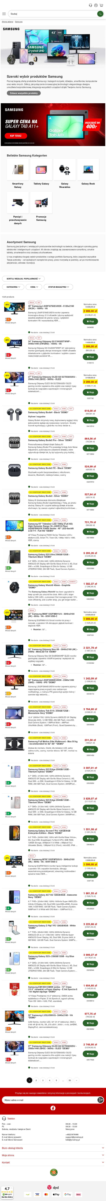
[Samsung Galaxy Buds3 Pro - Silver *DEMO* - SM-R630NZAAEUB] (14, 442)
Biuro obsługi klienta (12, 1148)
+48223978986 (72, 1134)
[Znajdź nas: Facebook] (53, 1108)
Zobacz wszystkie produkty (24, 93)
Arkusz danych (10, 323)
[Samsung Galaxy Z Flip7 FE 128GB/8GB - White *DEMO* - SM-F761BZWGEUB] (14, 927)
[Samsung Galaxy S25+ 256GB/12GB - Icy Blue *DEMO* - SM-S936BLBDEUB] (14, 958)
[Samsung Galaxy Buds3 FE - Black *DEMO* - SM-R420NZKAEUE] (14, 470)
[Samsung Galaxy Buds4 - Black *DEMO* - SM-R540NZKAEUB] (14, 414)
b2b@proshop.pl (73, 1139)
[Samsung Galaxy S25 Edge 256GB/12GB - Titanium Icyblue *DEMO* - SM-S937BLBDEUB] (14, 771)
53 (70, 1080)
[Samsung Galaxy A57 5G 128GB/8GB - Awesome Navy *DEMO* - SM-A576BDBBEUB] (14, 897)
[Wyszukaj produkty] (100, 14)
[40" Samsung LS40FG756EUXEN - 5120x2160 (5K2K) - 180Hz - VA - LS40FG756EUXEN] (14, 308)
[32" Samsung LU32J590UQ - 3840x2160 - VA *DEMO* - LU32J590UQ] (14, 1017)
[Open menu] (4, 13)
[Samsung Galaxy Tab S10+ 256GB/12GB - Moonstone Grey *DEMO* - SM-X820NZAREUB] (14, 712)
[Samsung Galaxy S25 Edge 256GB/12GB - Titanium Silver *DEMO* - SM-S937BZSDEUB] (14, 802)
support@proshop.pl (74, 1137)
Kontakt (6, 1162)
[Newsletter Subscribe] (100, 1100)
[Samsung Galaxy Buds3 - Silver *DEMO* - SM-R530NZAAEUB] (14, 498)
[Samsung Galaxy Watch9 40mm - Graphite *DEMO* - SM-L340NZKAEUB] (14, 587)
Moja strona (8, 1155)
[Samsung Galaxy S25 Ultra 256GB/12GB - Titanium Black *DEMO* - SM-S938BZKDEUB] (14, 556)
